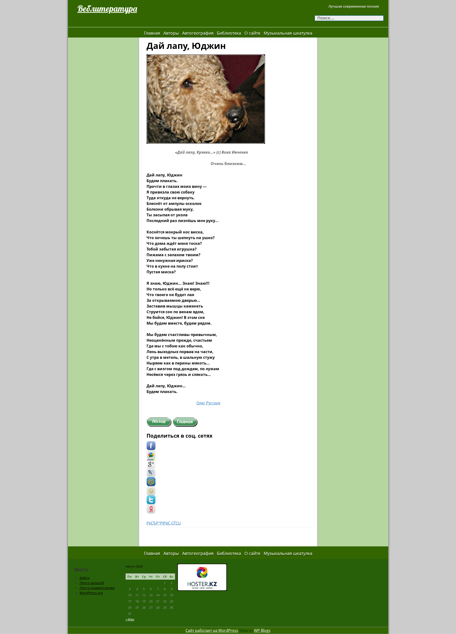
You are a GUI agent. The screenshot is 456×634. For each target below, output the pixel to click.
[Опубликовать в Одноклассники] (151, 490)
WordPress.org (91, 593)
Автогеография (198, 33)
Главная (152, 33)
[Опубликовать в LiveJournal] (151, 472)
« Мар (130, 619)
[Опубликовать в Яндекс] (151, 508)
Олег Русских (208, 403)
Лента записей (92, 583)
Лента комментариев (97, 588)
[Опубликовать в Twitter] (151, 499)
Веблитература (107, 8)
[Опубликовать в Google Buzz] (151, 454)
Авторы (171, 33)
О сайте (252, 33)
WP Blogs (262, 630)
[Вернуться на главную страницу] (185, 421)
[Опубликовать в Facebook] (151, 445)
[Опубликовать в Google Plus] (151, 463)
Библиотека (229, 33)
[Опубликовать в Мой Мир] (151, 481)
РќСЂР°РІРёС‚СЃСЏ (164, 523)
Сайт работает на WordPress (211, 630)
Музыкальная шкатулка (288, 33)
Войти (85, 578)
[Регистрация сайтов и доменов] (202, 577)
